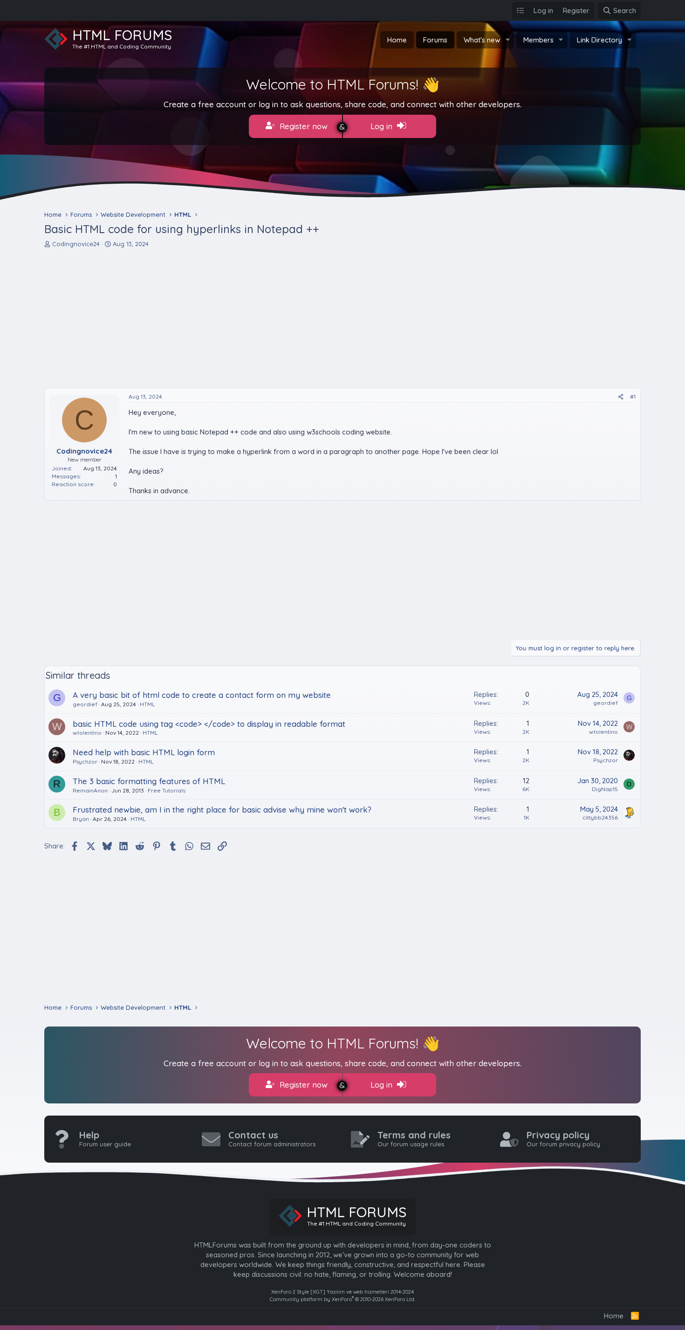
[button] (507, 39)
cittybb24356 (600, 817)
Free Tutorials (166, 790)
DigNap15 (605, 789)
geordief (85, 704)
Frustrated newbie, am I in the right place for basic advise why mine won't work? (222, 809)
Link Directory (599, 39)
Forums (435, 39)
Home (397, 39)
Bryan (81, 818)
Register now (302, 126)
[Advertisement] (323, 318)
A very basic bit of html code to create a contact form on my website (202, 695)
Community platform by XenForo (342, 1299)
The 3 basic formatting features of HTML (149, 781)
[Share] (621, 397)
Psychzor (85, 761)
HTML (147, 704)
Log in (382, 126)
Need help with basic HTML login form (144, 752)
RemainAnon (90, 790)
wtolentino (87, 732)
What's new (482, 39)
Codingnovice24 (76, 244)
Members (538, 39)
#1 (633, 396)
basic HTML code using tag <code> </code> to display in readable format (209, 724)
